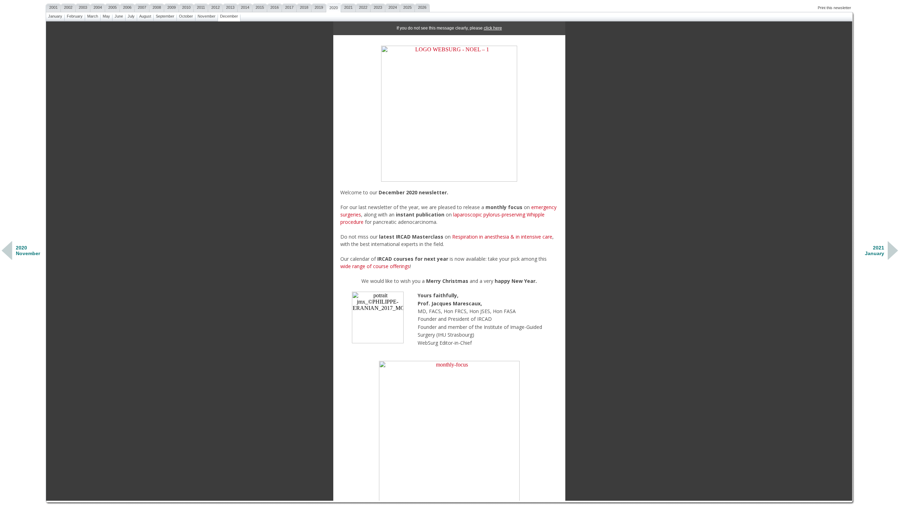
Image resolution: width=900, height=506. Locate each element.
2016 (274, 7)
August (145, 16)
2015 (259, 7)
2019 (318, 7)
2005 (112, 7)
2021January (874, 250)
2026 (422, 7)
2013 (230, 7)
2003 (83, 7)
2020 (333, 8)
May (106, 16)
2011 (201, 7)
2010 (186, 7)
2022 (363, 7)
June (118, 16)
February (75, 16)
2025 (407, 7)
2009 (171, 7)
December (229, 16)
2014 (245, 7)
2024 (392, 7)
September (165, 16)
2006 (127, 7)
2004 (97, 7)
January (55, 16)
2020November (28, 250)
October (186, 16)
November (206, 16)
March (92, 16)
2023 (378, 7)
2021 (348, 7)
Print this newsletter (834, 8)
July (131, 16)
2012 (215, 7)
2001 (53, 7)
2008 (156, 7)
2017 (289, 7)
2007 (142, 7)
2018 (304, 7)
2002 (68, 7)
